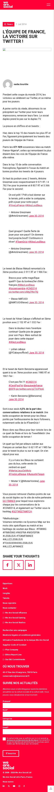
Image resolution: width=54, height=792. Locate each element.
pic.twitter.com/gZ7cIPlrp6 (30, 389)
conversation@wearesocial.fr (16, 676)
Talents (6, 598)
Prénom (6, 701)
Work (5, 588)
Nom (5, 710)
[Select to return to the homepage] (7, 5)
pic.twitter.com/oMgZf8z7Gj (23, 291)
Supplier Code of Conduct (14, 645)
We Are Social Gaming (15, 618)
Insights (6, 593)
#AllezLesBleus (33, 205)
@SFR (12, 389)
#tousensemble (17, 288)
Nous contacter (9, 608)
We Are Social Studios (15, 622)
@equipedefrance (33, 385)
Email (5, 727)
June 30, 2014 (36, 215)
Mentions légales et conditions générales (21, 635)
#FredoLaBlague (17, 474)
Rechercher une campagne (15, 630)
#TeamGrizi (21, 241)
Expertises (7, 583)
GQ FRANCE (9, 501)
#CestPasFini (16, 385)
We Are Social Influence (16, 613)
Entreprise (7, 719)
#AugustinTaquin (35, 474)
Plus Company (11, 649)
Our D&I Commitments (15, 659)
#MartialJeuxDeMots (20, 470)
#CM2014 (31, 288)
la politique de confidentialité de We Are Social (27, 739)
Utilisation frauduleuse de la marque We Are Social (26, 640)
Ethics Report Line (13, 654)
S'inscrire (11, 753)
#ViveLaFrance (17, 205)
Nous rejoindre (9, 603)
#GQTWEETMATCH (22, 511)
